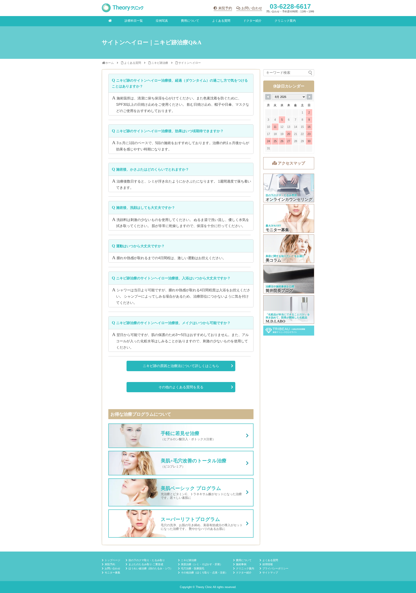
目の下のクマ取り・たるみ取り (146, 560)
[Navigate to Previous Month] (268, 97)
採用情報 (267, 564)
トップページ (112, 560)
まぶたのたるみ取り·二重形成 (145, 564)
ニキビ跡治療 (189, 560)
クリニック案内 (285, 20)
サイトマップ (270, 572)
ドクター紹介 (252, 20)
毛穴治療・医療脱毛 (192, 568)
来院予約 (225, 8)
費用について (190, 20)
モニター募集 (288, 218)
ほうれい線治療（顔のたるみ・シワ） (150, 568)
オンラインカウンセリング (288, 188)
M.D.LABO (288, 309)
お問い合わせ (251, 8)
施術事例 (241, 564)
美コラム (288, 249)
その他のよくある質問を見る (180, 387)
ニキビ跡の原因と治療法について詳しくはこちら (181, 366)
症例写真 (162, 20)
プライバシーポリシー (275, 568)
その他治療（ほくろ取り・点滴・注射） (204, 572)
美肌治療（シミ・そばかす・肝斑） (202, 564)
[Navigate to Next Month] (309, 97)
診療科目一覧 (134, 20)
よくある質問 (221, 20)
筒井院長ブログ (288, 279)
